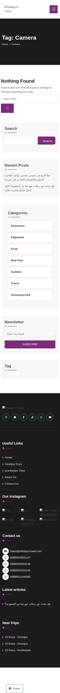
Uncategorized (20, 295)
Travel (15, 283)
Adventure (18, 225)
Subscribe (30, 344)
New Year (17, 260)
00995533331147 (20, 557)
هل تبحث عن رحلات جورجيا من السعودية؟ (27, 603)
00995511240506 (20, 576)
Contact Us (12, 483)
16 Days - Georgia (16, 637)
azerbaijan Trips (15, 470)
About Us (10, 477)
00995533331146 (20, 570)
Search (11, 129)
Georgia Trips (13, 464)
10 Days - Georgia (16, 643)
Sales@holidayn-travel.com (26, 551)
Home (5, 44)
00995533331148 (20, 564)
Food (14, 249)
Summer (16, 272)
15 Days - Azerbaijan (18, 650)
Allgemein (17, 237)
